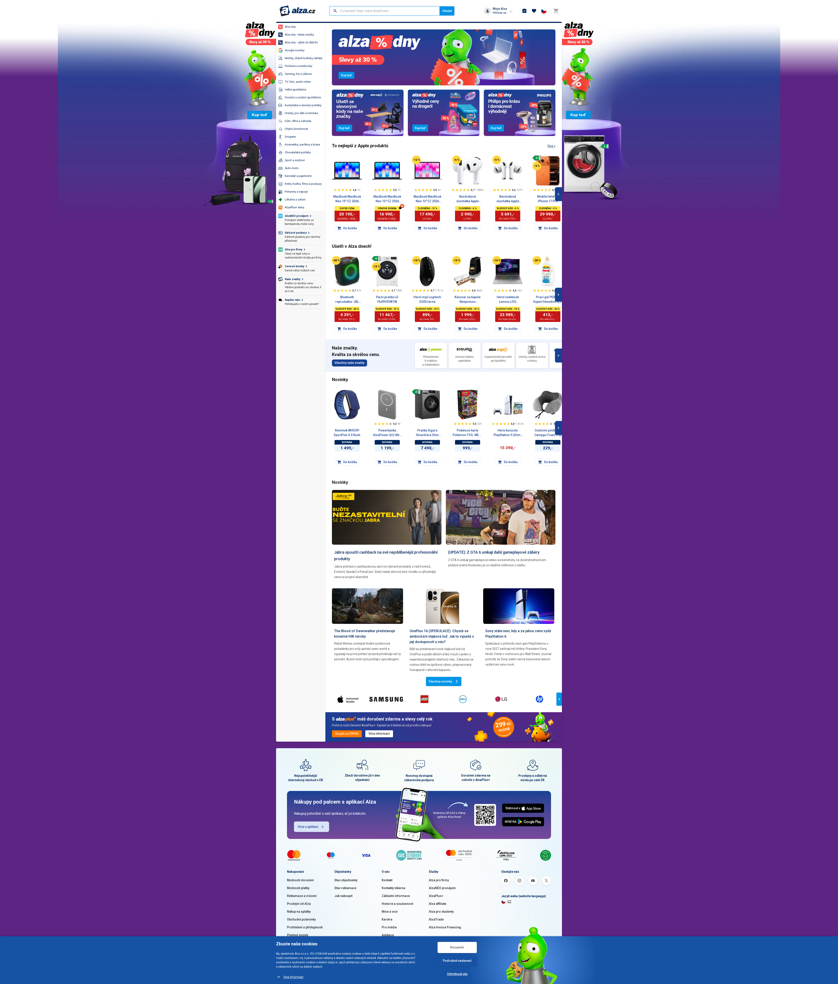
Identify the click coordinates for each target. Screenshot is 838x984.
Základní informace (396, 896)
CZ (509, 901)
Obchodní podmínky (301, 919)
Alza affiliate (437, 903)
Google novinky (294, 50)
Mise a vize (390, 911)
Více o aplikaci (308, 826)
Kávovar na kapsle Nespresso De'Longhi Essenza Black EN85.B (467, 299)
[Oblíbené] (534, 11)
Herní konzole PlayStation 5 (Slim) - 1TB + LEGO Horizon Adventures (507, 433)
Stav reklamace (345, 888)
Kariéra (387, 919)
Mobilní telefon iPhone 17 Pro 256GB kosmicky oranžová (548, 199)
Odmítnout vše (457, 974)
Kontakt (387, 880)
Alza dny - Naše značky (299, 34)
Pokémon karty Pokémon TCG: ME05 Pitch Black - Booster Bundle (467, 433)
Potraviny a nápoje (296, 191)
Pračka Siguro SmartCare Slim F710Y (427, 433)
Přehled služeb (297, 935)
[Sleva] (416, 160)
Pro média (389, 927)
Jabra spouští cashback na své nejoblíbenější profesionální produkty (386, 555)
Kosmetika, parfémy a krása (302, 144)
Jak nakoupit (343, 896)
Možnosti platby (298, 888)
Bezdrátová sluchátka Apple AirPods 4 (467, 199)
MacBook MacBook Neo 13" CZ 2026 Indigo (387, 199)
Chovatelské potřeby (298, 152)
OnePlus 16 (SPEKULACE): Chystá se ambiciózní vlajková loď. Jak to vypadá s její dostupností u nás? (442, 636)
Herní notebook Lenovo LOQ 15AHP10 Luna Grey (508, 299)
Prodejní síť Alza (299, 903)
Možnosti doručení (300, 880)
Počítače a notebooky (298, 66)
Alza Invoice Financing (445, 927)
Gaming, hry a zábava (298, 73)
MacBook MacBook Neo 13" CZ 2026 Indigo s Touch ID (347, 199)
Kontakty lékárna (393, 888)
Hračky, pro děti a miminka (301, 113)
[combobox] (385, 10)
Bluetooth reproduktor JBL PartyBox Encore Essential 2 (347, 299)
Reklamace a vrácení (302, 896)
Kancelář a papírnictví (298, 176)
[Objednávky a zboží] (524, 11)
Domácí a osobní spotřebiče (303, 97)
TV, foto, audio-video (298, 81)
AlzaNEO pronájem (442, 888)
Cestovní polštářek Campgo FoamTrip (547, 433)
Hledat (447, 11)
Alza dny (290, 26)
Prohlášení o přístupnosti (305, 927)
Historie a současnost (397, 903)
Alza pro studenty (441, 911)
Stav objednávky (345, 880)
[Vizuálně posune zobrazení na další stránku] (558, 194)
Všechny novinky (440, 681)
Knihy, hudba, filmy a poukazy (303, 183)
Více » (551, 146)
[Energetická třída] (536, 158)
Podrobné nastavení (457, 960)
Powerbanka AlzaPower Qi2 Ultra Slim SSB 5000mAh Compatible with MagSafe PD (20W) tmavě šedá (387, 433)
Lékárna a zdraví (295, 199)
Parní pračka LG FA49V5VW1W (387, 299)
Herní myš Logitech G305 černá (427, 299)
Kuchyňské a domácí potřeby (303, 105)
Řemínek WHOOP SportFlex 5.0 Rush (347, 433)
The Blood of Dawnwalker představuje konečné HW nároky (364, 633)
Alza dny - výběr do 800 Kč (301, 42)
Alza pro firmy (439, 880)
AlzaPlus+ (436, 896)
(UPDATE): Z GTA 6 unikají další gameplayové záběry (493, 552)
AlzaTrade (436, 919)
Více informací (293, 977)
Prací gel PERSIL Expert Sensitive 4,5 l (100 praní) (547, 299)
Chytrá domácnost (296, 128)
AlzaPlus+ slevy (294, 207)
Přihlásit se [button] (499, 12)
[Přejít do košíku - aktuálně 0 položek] (555, 11)
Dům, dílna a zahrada (298, 121)
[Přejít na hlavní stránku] (298, 10)
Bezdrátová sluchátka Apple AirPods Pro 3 (507, 199)
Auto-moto (292, 168)
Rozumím (457, 947)
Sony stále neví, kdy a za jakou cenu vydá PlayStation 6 (518, 633)
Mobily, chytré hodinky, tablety (303, 58)
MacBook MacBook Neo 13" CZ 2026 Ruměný (427, 199)
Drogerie (290, 136)
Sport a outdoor (295, 160)
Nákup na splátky (299, 911)
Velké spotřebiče (295, 89)
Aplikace (388, 935)
